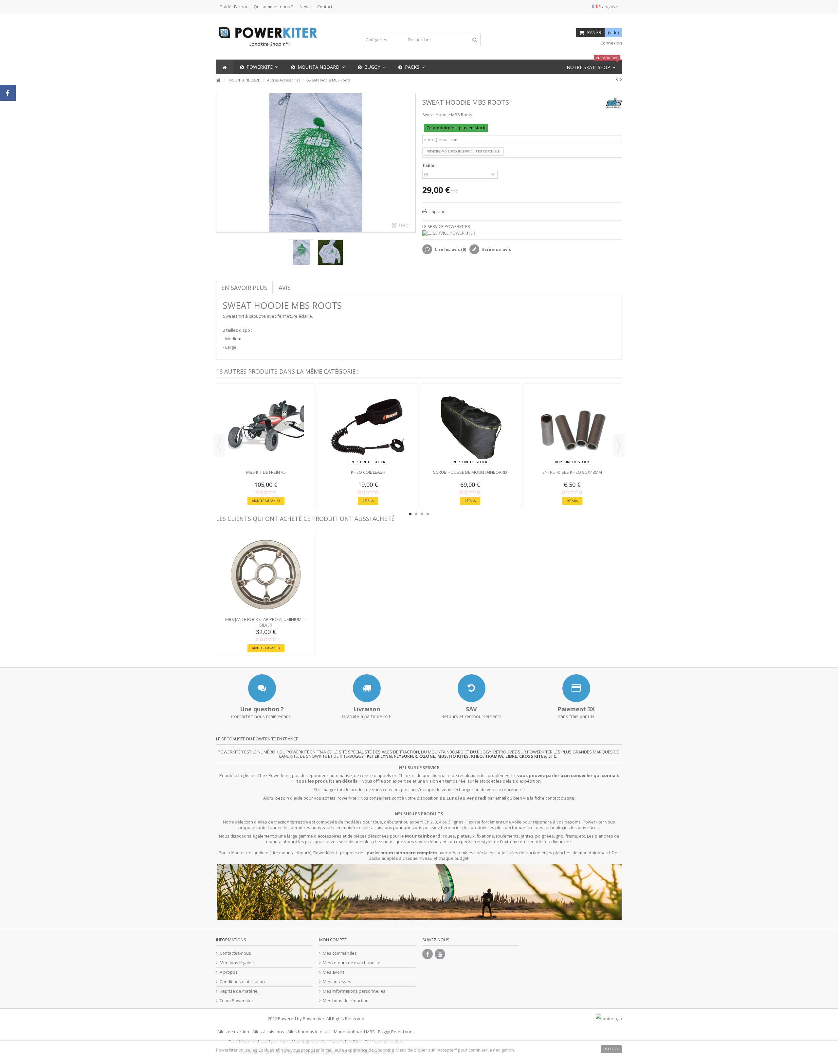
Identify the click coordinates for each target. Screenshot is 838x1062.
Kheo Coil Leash (368, 472)
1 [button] (410, 514)
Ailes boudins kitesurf (309, 1032)
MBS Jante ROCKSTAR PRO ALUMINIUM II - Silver (266, 622)
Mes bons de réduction (346, 1000)
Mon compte (333, 940)
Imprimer (437, 211)
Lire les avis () (450, 249)
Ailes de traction (233, 1032)
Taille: (429, 165)
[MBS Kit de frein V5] (266, 427)
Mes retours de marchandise (351, 962)
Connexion (610, 43)
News (305, 6)
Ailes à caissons (268, 1032)
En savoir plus (244, 288)
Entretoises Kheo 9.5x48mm (572, 472)
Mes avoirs (334, 972)
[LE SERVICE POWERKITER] (522, 233)
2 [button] (416, 514)
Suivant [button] (412, 162)
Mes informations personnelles (354, 991)
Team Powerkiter (236, 1000)
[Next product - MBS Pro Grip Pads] (621, 79)
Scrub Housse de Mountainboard (470, 472)
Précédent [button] (220, 162)
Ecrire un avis (496, 249)
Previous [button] (219, 445)
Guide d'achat (233, 6)
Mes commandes (340, 953)
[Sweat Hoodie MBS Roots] (301, 252)
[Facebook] (427, 954)
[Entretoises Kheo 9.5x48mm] (572, 427)
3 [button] (422, 514)
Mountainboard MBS (354, 1032)
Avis (285, 288)
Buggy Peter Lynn (395, 1032)
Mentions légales (237, 962)
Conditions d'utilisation (242, 981)
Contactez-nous (235, 953)
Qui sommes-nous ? (273, 6)
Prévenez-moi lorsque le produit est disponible (463, 151)
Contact (324, 6)
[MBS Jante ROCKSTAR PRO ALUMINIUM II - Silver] (266, 574)
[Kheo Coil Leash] (368, 427)
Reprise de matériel (239, 991)
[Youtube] (440, 954)
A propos (229, 972)
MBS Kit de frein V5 (266, 472)
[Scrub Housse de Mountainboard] (470, 427)
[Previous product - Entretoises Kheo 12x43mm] (617, 79)
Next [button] (619, 445)
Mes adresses (337, 981)
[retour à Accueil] (218, 80)
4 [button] (428, 514)
